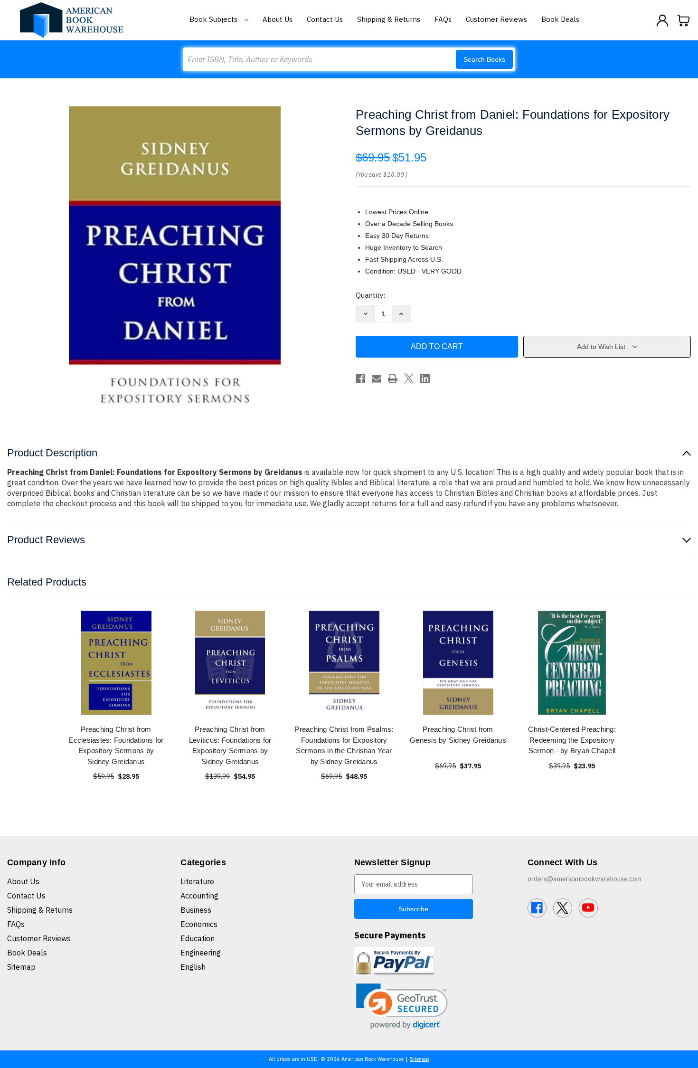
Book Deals (560, 19)
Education (197, 938)
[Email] (376, 378)
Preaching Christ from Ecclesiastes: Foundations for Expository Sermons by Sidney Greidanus (115, 745)
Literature (197, 881)
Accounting (199, 895)
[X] (409, 378)
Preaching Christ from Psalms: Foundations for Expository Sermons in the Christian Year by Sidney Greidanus (343, 745)
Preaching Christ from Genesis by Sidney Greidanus (458, 734)
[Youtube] (588, 908)
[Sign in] (662, 20)
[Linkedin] (425, 378)
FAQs (443, 19)
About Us (277, 19)
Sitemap (21, 967)
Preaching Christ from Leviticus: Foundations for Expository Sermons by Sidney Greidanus (230, 745)
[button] (402, 1006)
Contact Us (325, 19)
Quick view (116, 662)
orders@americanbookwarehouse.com (584, 879)
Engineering (200, 952)
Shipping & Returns (388, 19)
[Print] (392, 378)
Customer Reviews (496, 19)
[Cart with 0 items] (684, 20)
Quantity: (370, 295)
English (193, 967)
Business (195, 910)
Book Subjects (214, 19)
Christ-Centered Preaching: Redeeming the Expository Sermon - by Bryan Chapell (572, 740)
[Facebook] (360, 378)
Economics (198, 924)
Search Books (484, 59)
